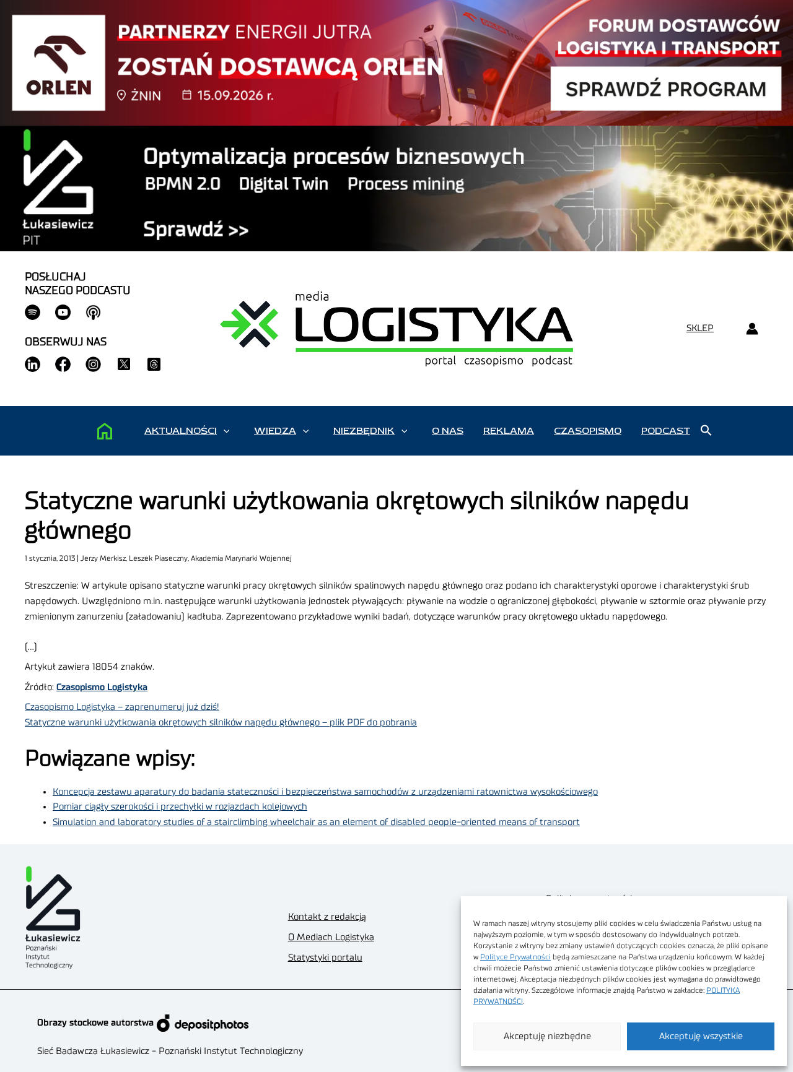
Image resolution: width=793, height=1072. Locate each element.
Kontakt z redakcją (327, 917)
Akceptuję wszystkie (701, 1036)
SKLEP (700, 328)
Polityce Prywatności (515, 957)
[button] (226, 430)
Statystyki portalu (325, 957)
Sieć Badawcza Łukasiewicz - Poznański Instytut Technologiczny (170, 1051)
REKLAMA (508, 431)
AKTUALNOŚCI (180, 431)
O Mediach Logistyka (331, 937)
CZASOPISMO (587, 431)
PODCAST (665, 431)
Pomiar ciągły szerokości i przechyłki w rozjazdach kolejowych (180, 806)
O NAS (447, 431)
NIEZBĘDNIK (364, 431)
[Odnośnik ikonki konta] (751, 329)
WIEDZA (275, 431)
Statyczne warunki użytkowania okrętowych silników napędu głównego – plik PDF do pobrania (221, 722)
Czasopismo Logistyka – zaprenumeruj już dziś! (122, 707)
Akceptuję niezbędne (547, 1036)
